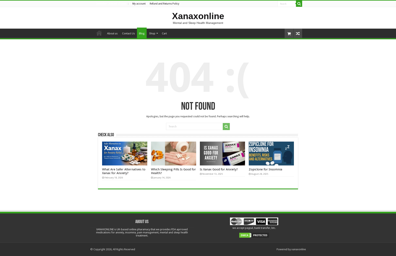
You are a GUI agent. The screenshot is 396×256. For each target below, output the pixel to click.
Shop (152, 33)
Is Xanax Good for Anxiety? (219, 169)
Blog (142, 33)
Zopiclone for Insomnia (265, 169)
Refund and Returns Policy (164, 3)
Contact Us (128, 33)
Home (99, 33)
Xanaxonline (198, 16)
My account (139, 3)
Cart (164, 33)
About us (112, 33)
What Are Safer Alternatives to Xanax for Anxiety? (123, 171)
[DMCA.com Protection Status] (254, 235)
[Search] (299, 4)
